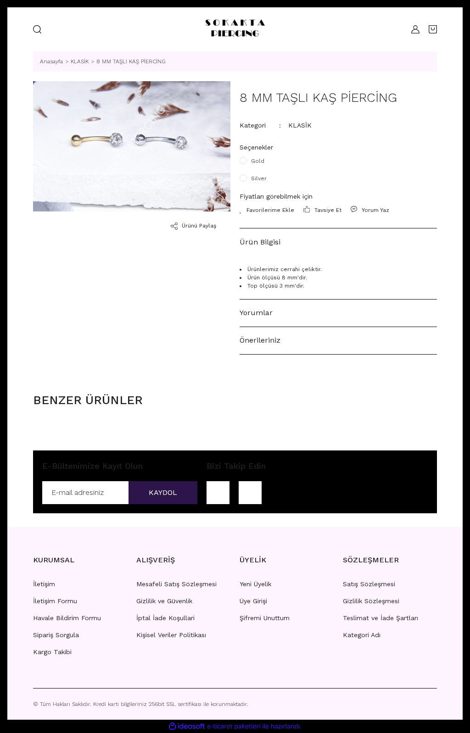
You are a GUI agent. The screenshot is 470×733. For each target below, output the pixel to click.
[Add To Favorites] (267, 210)
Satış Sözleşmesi (369, 584)
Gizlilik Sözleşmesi (371, 601)
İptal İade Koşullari (165, 618)
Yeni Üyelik (255, 584)
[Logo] (235, 29)
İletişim (44, 584)
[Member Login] (413, 29)
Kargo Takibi (52, 651)
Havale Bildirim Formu (67, 618)
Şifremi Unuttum (265, 618)
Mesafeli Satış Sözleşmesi (176, 584)
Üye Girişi (253, 601)
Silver (259, 178)
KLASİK (300, 125)
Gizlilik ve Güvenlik (164, 601)
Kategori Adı (361, 635)
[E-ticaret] (234, 726)
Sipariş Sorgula (56, 635)
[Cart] (433, 29)
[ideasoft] (186, 726)
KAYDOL (163, 492)
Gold (257, 161)
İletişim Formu (55, 601)
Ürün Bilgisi (260, 242)
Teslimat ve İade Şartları (380, 618)
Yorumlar (256, 312)
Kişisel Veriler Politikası (171, 635)
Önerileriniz (260, 340)
